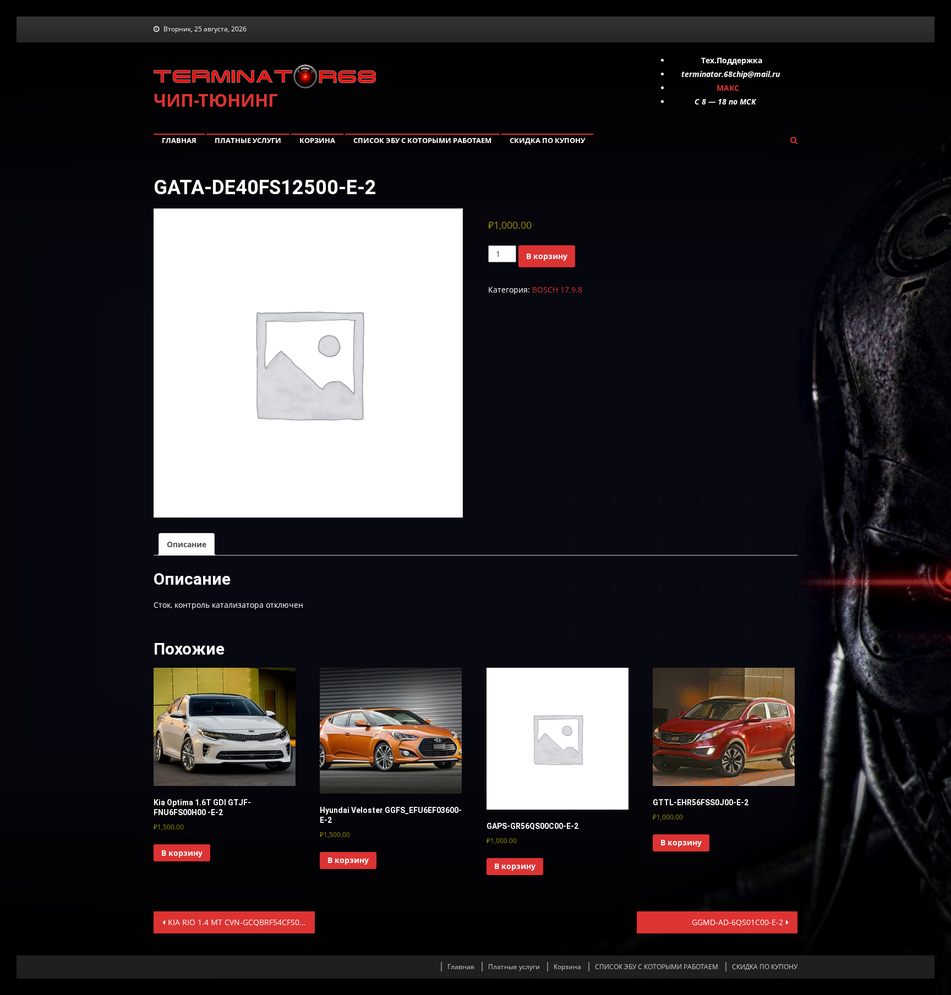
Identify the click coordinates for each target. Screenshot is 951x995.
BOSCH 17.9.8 (557, 289)
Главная (179, 140)
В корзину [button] (182, 853)
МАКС (728, 88)
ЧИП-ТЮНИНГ (216, 100)
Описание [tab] (186, 544)
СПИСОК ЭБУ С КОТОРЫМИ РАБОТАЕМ (422, 140)
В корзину (546, 256)
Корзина (317, 140)
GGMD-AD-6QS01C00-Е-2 (737, 922)
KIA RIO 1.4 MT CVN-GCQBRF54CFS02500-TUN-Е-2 (241, 922)
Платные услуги (248, 140)
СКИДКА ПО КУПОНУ (547, 140)
